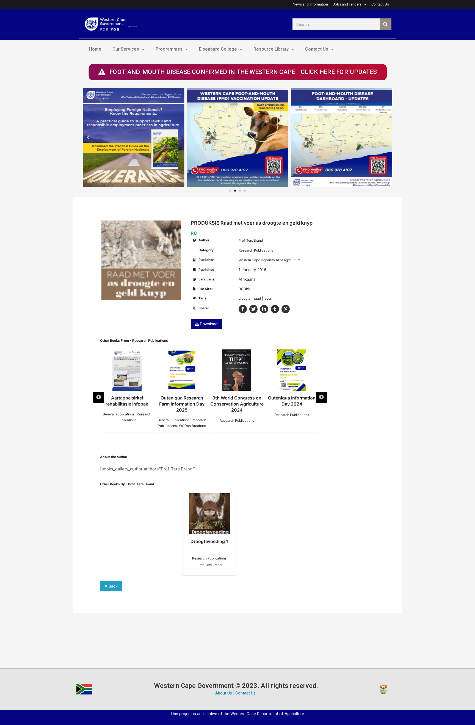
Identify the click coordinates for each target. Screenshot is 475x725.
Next (321, 397)
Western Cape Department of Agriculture (269, 260)
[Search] (385, 24)
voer (267, 298)
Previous (98, 397)
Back (112, 586)
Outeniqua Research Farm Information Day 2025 (182, 404)
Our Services (125, 49)
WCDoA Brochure (192, 426)
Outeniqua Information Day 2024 (292, 401)
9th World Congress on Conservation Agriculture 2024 (237, 404)
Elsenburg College (218, 49)
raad (257, 298)
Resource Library (271, 49)
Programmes (169, 49)
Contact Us (316, 49)
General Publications (118, 414)
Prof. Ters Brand (251, 240)
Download (208, 323)
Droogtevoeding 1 (209, 541)
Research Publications (256, 250)
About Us (223, 693)
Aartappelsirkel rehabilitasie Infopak (127, 401)
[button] (88, 137)
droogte (244, 298)
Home (95, 49)
